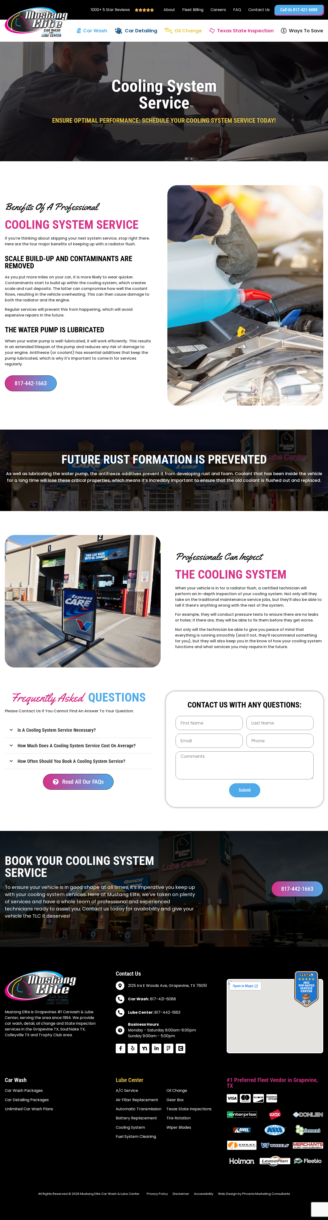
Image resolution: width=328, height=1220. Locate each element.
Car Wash (95, 30)
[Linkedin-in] (156, 1048)
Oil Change (188, 30)
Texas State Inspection (245, 30)
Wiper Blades (178, 1127)
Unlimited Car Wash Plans (29, 1109)
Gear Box (175, 1100)
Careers (218, 9)
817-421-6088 (152, 999)
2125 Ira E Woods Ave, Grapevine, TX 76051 (167, 985)
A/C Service (127, 1090)
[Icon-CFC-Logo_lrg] (180, 1048)
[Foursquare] (168, 1048)
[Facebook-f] (120, 1048)
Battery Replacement (136, 1118)
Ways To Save (306, 30)
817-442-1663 (154, 1012)
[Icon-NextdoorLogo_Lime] (144, 1048)
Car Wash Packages (24, 1090)
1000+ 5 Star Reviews (110, 9)
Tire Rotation (178, 1118)
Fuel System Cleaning (136, 1136)
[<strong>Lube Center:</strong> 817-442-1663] (120, 1012)
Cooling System (130, 1127)
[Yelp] (132, 1048)
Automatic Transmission (138, 1109)
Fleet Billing (192, 9)
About (169, 9)
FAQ (237, 9)
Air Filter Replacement (137, 1100)
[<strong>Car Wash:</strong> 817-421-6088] (120, 999)
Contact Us (259, 9)
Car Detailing (141, 30)
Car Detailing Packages (27, 1100)
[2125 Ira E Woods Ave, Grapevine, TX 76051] (120, 985)
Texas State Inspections (189, 1109)
